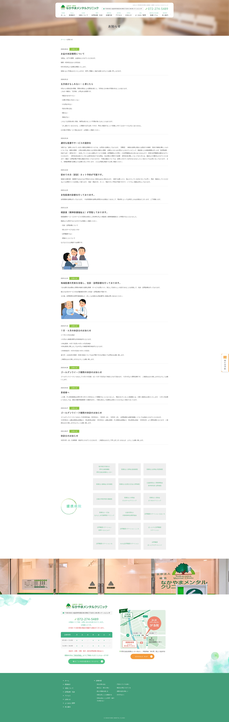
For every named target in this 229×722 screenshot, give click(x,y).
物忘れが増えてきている (124, 687)
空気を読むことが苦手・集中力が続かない (105, 699)
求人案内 (165, 14)
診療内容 (109, 14)
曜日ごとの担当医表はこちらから (86, 661)
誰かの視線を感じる (102, 691)
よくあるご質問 (140, 14)
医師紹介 (72, 14)
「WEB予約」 (78, 655)
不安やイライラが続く (123, 684)
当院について (83, 14)
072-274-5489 (88, 619)
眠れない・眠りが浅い (103, 687)
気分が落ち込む (101, 684)
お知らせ (128, 14)
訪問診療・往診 (97, 14)
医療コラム (154, 14)
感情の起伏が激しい (122, 691)
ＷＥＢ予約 (225, 365)
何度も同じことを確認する (104, 694)
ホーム (63, 14)
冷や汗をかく (120, 694)
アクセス (119, 14)
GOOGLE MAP (141, 656)
